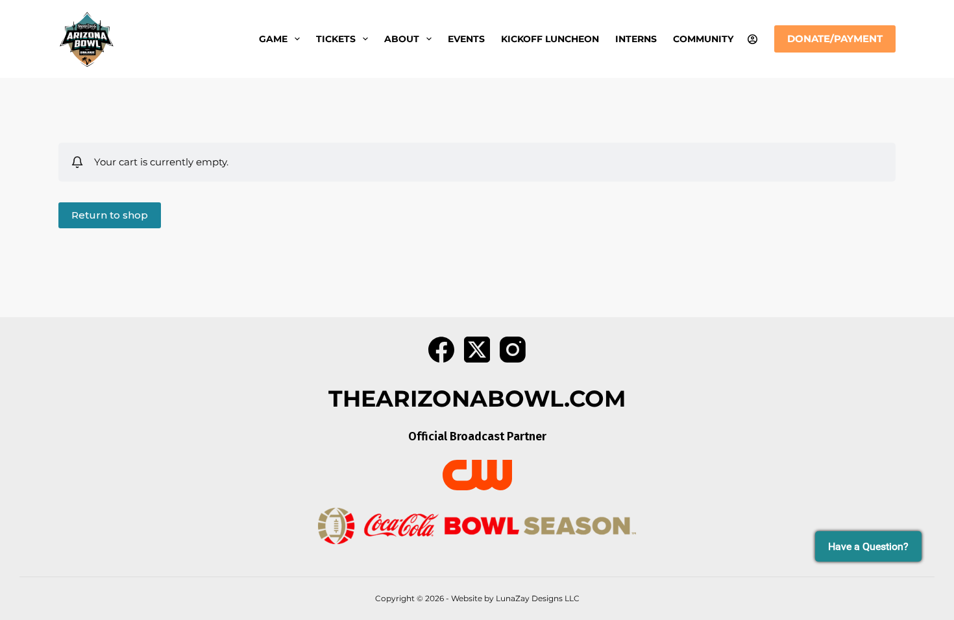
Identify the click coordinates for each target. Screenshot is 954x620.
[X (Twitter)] (477, 350)
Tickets (336, 39)
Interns (636, 39)
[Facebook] (441, 350)
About (401, 39)
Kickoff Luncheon (550, 39)
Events (466, 39)
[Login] (752, 39)
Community (703, 39)
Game (273, 39)
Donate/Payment (835, 38)
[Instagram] (513, 350)
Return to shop (109, 215)
